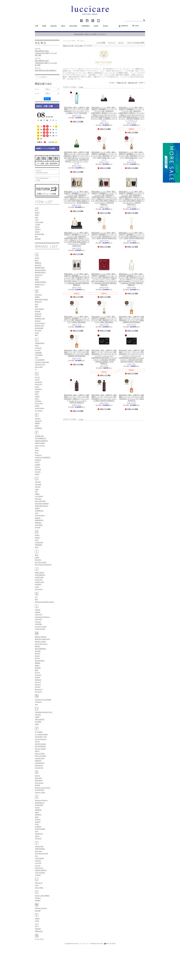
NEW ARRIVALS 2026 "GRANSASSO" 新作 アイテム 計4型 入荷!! (46, 63)
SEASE (37, 812)
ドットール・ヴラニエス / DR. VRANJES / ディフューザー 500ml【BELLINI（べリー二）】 (104, 156)
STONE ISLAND (40, 829)
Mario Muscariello (41, 644)
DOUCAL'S (38, 389)
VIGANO (37, 900)
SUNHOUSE (39, 834)
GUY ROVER (39, 496)
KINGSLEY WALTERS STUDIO (44, 602)
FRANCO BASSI (40, 443)
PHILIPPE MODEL (40, 744)
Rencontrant (39, 783)
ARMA (37, 279)
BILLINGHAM (39, 328)
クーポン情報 (100, 42)
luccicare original (41, 626)
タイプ (37, 93)
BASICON (38, 314)
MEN (44, 26)
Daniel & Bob (39, 408)
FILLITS (37, 462)
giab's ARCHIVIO (40, 501)
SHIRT (37, 215)
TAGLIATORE (39, 846)
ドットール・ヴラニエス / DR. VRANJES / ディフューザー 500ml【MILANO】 (77, 319)
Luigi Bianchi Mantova (42, 617)
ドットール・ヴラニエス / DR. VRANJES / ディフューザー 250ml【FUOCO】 (131, 398)
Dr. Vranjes (38, 411)
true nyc (37, 865)
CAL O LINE (38, 367)
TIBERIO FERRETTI (41, 870)
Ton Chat (38, 863)
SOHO (37, 836)
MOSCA (37, 653)
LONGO (37, 610)
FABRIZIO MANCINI (41, 441)
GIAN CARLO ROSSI (41, 506)
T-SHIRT (37, 224)
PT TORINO (39, 732)
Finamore (38, 455)
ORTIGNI (38, 714)
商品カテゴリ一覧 (68, 45)
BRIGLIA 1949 (39, 325)
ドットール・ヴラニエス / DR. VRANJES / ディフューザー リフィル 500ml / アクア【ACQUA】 (76, 110)
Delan (37, 387)
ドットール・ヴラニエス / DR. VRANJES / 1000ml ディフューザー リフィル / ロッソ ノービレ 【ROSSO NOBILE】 (77, 398)
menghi (37, 677)
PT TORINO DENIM (41, 734)
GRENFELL (38, 522)
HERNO (37, 538)
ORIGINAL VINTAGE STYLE (43, 712)
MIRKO (37, 665)
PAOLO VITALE (40, 753)
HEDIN (37, 535)
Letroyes (38, 622)
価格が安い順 (121, 82)
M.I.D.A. (37, 672)
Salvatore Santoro (41, 800)
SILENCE (37, 822)
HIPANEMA (38, 545)
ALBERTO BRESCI (40, 282)
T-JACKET (38, 875)
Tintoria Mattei (40, 872)
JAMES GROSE (39, 572)
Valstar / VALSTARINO (42, 895)
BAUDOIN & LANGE (41, 299)
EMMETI (37, 423)
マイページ (111, 42)
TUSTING (38, 861)
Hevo (36, 540)
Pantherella (39, 765)
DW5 (36, 394)
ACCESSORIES (39, 234)
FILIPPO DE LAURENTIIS (42, 457)
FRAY (36, 448)
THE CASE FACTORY (41, 853)
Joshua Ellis (38, 580)
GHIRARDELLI (39, 510)
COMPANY (85, 26)
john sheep (38, 589)
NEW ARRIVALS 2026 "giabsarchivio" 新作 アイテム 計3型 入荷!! (46, 53)
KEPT (36, 599)
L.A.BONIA (38, 624)
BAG (36, 236)
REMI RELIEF (39, 780)
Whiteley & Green (41, 908)
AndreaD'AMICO (40, 270)
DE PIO (37, 379)
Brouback (38, 330)
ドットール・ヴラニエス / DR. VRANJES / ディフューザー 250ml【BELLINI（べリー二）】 (131, 156)
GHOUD (37, 527)
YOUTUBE (73, 26)
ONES (37, 724)
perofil (37, 741)
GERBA (37, 494)
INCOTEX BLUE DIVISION (43, 564)
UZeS (36, 885)
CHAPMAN (38, 353)
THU (36, 856)
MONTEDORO (39, 661)
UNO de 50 (38, 883)
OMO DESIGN (39, 719)
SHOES (37, 232)
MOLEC (37, 656)
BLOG (106, 26)
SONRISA (38, 826)
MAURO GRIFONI (40, 637)
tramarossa (39, 868)
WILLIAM (38, 911)
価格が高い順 (132, 82)
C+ (36, 369)
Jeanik (37, 587)
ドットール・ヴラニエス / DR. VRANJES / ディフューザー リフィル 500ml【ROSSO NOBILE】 (104, 398)
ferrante (38, 472)
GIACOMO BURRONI (42, 503)
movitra (37, 687)
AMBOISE (38, 263)
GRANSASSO (39, 520)
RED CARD (38, 778)
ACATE (37, 258)
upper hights (39, 888)
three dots (38, 851)
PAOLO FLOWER (40, 756)
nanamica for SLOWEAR (43, 699)
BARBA (37, 297)
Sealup (37, 807)
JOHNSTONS (39, 577)
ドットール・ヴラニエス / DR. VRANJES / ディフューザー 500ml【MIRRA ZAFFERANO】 (131, 319)
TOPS (37, 220)
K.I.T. (36, 597)
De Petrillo (38, 382)
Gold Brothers (40, 515)
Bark (36, 304)
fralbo (37, 450)
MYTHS (37, 658)
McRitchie (38, 680)
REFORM (38, 239)
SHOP (96, 26)
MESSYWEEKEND (40, 649)
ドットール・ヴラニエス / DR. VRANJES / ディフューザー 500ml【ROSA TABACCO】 (104, 235)
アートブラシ (39, 939)
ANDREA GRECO (40, 272)
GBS (36, 491)
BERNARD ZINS (40, 318)
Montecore (38, 689)
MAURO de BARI (40, 641)
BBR (36, 335)
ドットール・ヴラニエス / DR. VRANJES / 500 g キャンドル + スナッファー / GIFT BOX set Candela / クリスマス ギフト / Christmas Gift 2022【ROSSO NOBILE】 (104, 279)
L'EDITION (38, 619)
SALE (63, 26)
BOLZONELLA (39, 309)
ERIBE (37, 426)
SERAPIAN (38, 810)
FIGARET (37, 464)
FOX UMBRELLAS (40, 438)
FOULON (38, 469)
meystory (38, 675)
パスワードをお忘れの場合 (135, 42)
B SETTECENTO (40, 323)
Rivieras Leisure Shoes (42, 788)
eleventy (38, 418)
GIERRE (37, 508)
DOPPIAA (38, 401)
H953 (36, 547)
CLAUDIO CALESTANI (42, 362)
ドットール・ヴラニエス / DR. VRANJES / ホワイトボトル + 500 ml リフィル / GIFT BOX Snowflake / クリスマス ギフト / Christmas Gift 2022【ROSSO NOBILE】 (131, 279)
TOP (36, 26)
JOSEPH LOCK (39, 582)
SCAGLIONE (39, 805)
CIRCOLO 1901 (40, 364)
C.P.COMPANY (40, 360)
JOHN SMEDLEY (40, 575)
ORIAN (37, 717)
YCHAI (37, 921)
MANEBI (37, 663)
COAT (37, 208)
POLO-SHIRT (39, 222)
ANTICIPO (38, 265)
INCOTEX (38, 560)
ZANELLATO (39, 931)
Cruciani (38, 350)
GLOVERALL (39, 525)
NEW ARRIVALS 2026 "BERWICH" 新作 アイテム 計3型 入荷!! (46, 71)
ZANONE (38, 929)
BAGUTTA (38, 302)
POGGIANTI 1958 (41, 737)
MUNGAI (38, 668)
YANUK (37, 918)
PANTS (37, 227)
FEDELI (37, 474)
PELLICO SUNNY (40, 749)
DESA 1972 (38, 384)
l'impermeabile (40, 629)
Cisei (36, 357)
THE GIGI (38, 482)
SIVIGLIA (37, 819)
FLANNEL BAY (39, 436)
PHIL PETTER (39, 768)
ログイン (121, 42)
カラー (37, 89)
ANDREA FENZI (40, 267)
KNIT (36, 217)
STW (36, 831)
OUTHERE (38, 722)
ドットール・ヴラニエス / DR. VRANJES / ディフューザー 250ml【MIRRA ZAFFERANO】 (76, 353)
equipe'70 (38, 421)
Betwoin (38, 321)
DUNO (37, 406)
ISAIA (36, 555)
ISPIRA (37, 557)
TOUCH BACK (39, 858)
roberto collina (40, 792)
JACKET (37, 213)
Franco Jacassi (40, 445)
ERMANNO (38, 428)
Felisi (36, 452)
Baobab (37, 311)
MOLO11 (38, 684)
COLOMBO (38, 355)
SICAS (37, 824)
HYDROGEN (39, 542)
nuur (36, 704)
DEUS (37, 399)
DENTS (37, 396)
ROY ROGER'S (39, 790)
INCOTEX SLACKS (41, 562)
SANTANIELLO (39, 803)
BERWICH (38, 316)
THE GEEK (38, 484)
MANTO (37, 646)
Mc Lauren (38, 691)
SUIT (36, 210)
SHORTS (38, 229)
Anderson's (39, 275)
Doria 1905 (39, 403)
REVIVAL (37, 785)
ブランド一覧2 (78, 45)
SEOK (37, 817)
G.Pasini (37, 487)
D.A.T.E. (37, 377)
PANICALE (38, 760)
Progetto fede (39, 758)
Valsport (38, 898)
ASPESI (37, 287)
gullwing (37, 518)
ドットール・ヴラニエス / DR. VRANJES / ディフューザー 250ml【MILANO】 (104, 319)
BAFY (36, 306)
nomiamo (38, 702)
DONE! (37, 391)
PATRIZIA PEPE (39, 763)
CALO (37, 345)
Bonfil (37, 333)
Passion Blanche (40, 739)
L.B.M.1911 (38, 614)
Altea (36, 260)
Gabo (37, 489)
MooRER (38, 651)
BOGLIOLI (38, 295)
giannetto (38, 499)
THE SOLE (38, 838)
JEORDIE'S (38, 584)
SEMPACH (38, 814)
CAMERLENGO (39, 343)
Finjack (37, 467)
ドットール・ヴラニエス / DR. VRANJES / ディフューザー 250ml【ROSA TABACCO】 (131, 235)
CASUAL (53, 26)
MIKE (36, 670)
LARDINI (37, 612)
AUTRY (37, 277)
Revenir (37, 776)
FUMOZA (38, 460)
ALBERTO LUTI (39, 284)
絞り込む (47, 99)
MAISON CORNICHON (42, 639)
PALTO (37, 751)
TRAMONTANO (40, 849)
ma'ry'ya (38, 682)
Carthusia (38, 348)
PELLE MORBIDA (40, 746)
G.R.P (36, 513)
